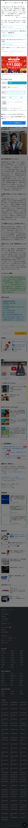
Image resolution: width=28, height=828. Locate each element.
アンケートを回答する (14, 123)
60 (19, 92)
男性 (11, 97)
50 (16, 92)
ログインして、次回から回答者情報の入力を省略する (13, 117)
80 (25, 92)
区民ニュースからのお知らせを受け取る (13, 114)
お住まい (4, 83)
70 (21, 92)
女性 (21, 97)
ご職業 (4, 87)
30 (10, 92)
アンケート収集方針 (22, 17)
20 (7, 92)
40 (13, 92)
